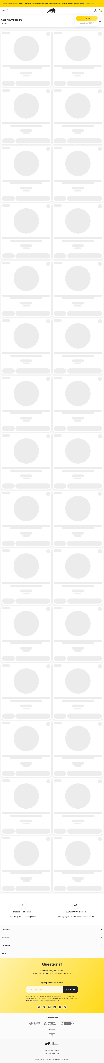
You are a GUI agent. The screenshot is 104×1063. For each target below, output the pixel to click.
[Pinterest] (65, 1007)
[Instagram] (49, 1007)
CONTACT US (89, 3)
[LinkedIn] (55, 1007)
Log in (87, 18)
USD (57, 1053)
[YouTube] (60, 1007)
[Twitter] (44, 1007)
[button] (52, 929)
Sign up (91, 23)
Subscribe (70, 989)
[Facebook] (39, 1007)
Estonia (56, 1050)
